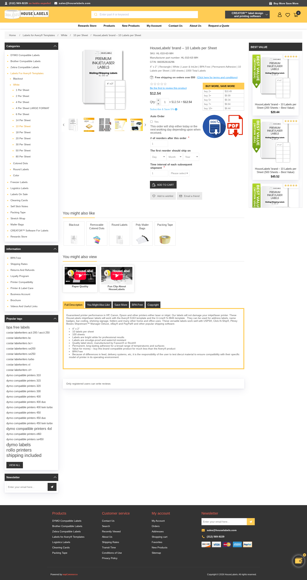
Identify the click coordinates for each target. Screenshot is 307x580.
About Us (107, 536)
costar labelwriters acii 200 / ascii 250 (28, 332)
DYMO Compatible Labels (25, 55)
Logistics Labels (19, 188)
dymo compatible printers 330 (23, 391)
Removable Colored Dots (96, 226)
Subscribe (251, 521)
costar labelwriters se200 (20, 348)
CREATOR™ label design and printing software (247, 15)
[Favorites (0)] (288, 15)
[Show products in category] (74, 240)
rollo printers (19, 449)
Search (106, 526)
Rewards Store (18, 236)
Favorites (157, 542)
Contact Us (108, 520)
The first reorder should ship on (170, 150)
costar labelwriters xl (18, 364)
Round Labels (21, 169)
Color (16, 175)
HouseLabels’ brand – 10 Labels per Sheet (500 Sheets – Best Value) (275, 170)
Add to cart (165, 184)
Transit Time (109, 547)
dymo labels (18, 444)
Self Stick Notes (19, 206)
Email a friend (192, 196)
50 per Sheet (23, 150)
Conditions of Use (112, 552)
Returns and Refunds (22, 270)
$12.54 (175, 102)
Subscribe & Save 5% (162, 109)
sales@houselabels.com (74, 3)
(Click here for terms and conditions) (217, 77)
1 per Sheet (22, 90)
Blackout (18, 78)
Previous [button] (63, 125)
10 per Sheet (23, 126)
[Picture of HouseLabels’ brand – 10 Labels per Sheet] (73, 125)
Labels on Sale (19, 194)
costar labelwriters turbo (20, 359)
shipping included (23, 455)
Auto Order (157, 116)
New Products (159, 547)
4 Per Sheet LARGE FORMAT (32, 108)
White (16, 84)
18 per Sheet (23, 132)
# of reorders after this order (168, 138)
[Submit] (95, 14)
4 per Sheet (22, 102)
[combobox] (144, 14)
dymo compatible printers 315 (23, 380)
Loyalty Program (19, 276)
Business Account (20, 294)
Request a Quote (218, 25)
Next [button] (145, 125)
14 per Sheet (23, 120)
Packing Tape (18, 212)
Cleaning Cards (19, 200)
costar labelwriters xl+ (19, 369)
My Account (158, 520)
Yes (156, 121)
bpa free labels (18, 327)
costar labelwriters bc (18, 337)
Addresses (158, 531)
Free (15, 257)
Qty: (153, 102)
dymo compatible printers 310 (23, 375)
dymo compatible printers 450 (23, 412)
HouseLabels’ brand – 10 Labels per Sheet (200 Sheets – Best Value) (275, 106)
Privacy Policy (109, 558)
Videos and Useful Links (23, 306)
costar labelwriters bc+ (19, 343)
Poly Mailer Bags (142, 226)
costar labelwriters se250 (20, 353)
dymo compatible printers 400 (23, 396)
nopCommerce (70, 574)
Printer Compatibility (21, 282)
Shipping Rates (19, 264)
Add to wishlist (165, 196)
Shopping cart (159, 536)
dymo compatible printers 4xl (29, 429)
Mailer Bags (17, 224)
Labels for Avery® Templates (27, 73)
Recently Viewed (111, 531)
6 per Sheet (22, 114)
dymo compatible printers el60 (23, 433)
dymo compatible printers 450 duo (26, 417)
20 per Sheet (23, 138)
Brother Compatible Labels (25, 61)
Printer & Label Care (21, 288)
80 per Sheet (23, 156)
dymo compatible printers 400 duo (26, 401)
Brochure (15, 300)
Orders (156, 526)
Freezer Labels (19, 182)
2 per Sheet (22, 96)
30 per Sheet (23, 144)
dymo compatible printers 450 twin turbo (29, 423)
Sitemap (156, 552)
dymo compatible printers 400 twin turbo (29, 407)
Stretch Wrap (17, 218)
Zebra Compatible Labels (24, 67)
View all (14, 465)
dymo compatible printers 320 (23, 385)
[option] (73, 125)
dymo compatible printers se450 (25, 439)
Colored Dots (20, 163)
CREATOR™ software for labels (29, 230)
